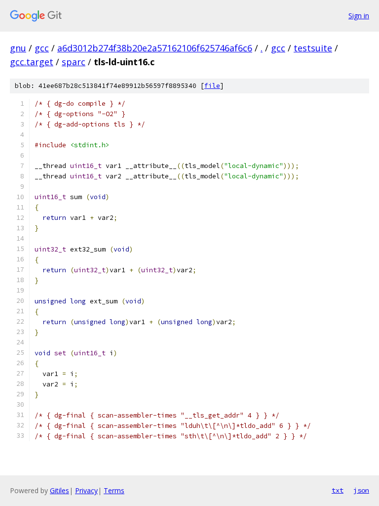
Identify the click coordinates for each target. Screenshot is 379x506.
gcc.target (31, 62)
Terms (114, 490)
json (361, 490)
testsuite (313, 48)
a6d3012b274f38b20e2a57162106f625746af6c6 (154, 48)
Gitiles (59, 490)
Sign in (358, 15)
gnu (18, 48)
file (212, 86)
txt (337, 490)
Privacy (86, 490)
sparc (73, 62)
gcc (42, 48)
